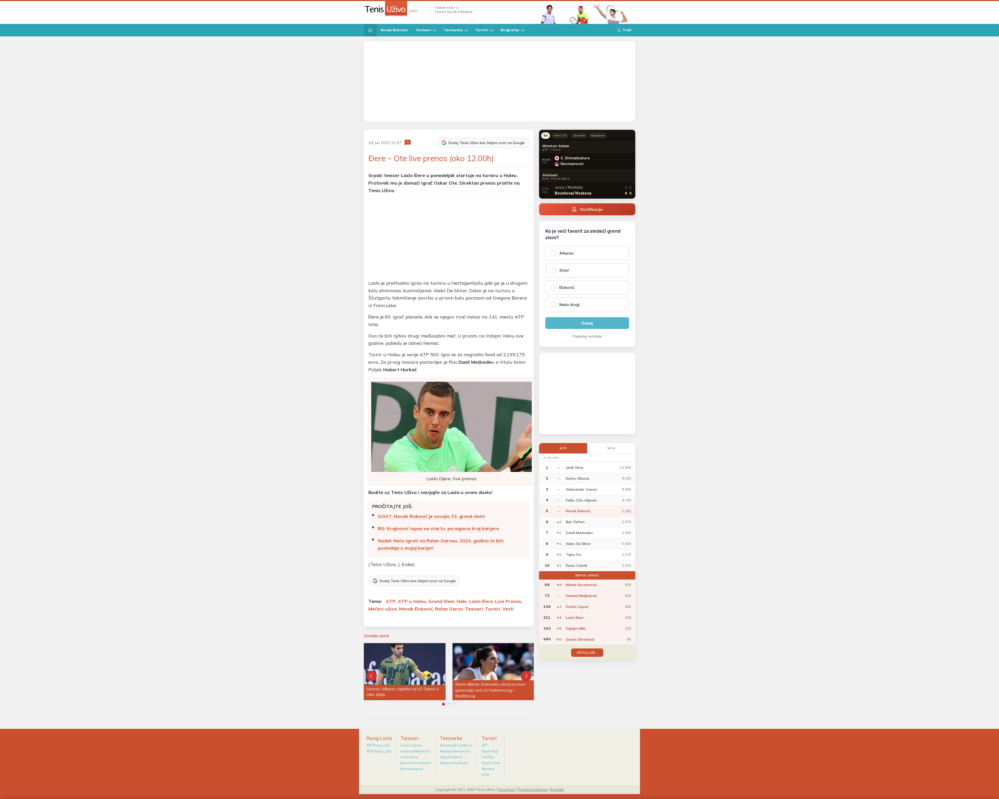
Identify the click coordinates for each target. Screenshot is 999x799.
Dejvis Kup (490, 751)
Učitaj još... (587, 652)
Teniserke (453, 30)
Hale (462, 601)
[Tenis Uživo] (394, 9)
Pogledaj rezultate (587, 336)
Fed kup (488, 757)
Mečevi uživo (382, 609)
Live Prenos (508, 601)
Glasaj (587, 323)
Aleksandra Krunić (454, 763)
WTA (611, 448)
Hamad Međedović (415, 751)
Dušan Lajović (411, 745)
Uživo (560, 135)
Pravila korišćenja (533, 789)
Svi (545, 135)
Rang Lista (379, 738)
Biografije (510, 30)
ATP (391, 601)
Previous (371, 676)
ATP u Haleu (412, 601)
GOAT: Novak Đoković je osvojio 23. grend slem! (431, 516)
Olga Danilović (451, 757)
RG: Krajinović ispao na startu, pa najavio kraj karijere (438, 528)
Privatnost (506, 789)
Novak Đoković (394, 30)
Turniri (481, 30)
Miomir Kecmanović (415, 763)
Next (526, 676)
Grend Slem (441, 601)
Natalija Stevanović (455, 751)
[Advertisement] (499, 81)
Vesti (508, 609)
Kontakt (557, 789)
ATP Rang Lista (378, 745)
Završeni (579, 135)
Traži (627, 30)
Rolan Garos (449, 609)
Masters (488, 769)
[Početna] (370, 30)
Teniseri (423, 30)
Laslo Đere (481, 601)
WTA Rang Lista (378, 751)
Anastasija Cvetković (456, 745)
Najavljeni (598, 135)
